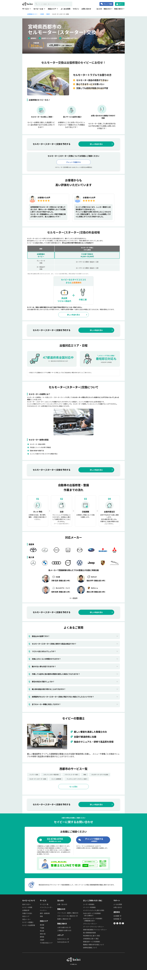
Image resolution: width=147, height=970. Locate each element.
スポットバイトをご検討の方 (66, 916)
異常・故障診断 (45, 913)
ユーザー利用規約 (88, 904)
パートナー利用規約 (89, 907)
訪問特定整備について (90, 947)
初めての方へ (26, 904)
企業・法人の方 (62, 904)
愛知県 (42, 937)
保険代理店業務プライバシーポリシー (95, 930)
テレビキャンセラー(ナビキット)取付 (77, 779)
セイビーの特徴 (27, 907)
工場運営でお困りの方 (64, 930)
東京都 (42, 925)
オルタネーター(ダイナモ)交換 (100, 774)
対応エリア (25, 916)
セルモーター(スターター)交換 (38, 779)
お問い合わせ (86, 9)
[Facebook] (120, 924)
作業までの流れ (27, 913)
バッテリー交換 (34, 774)
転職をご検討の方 (62, 919)
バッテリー (43, 910)
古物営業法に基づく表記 (90, 939)
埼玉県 (42, 931)
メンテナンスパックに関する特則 (93, 910)
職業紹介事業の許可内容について (93, 945)
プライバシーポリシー (90, 924)
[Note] (115, 924)
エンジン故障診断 (56, 779)
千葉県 (42, 928)
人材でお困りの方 (62, 927)
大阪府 (42, 940)
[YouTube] (123, 924)
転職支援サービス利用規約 (91, 942)
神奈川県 (43, 934)
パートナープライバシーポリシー (93, 927)
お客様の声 (25, 910)
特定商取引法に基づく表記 (91, 936)
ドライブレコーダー (46, 907)
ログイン (121, 4)
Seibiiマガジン (62, 939)
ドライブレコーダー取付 (71, 774)
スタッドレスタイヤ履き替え (51, 774)
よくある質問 (65, 9)
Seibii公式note (62, 942)
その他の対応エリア (46, 943)
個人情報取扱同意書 (89, 933)
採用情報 (116, 919)
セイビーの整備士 (28, 922)
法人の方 (99, 9)
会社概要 (116, 916)
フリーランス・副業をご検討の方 (67, 913)
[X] (117, 924)
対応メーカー (26, 919)
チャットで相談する (73, 162)
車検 (85, 774)
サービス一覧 (44, 904)
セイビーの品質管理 (28, 925)
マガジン (76, 9)
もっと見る (74, 786)
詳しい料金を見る (96, 144)
